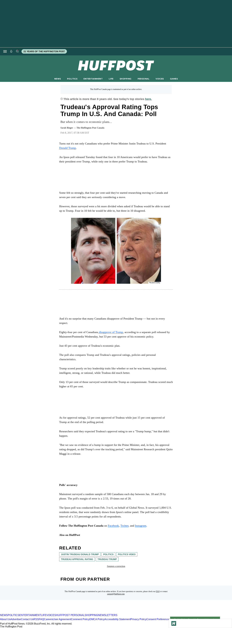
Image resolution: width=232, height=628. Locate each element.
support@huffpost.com (116, 594)
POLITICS (72, 79)
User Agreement (62, 619)
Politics (108, 554)
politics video (127, 554)
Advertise (15, 619)
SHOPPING (125, 79)
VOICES (160, 79)
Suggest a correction (116, 566)
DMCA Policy (96, 619)
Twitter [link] (124, 525)
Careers (48, 619)
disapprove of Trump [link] (110, 332)
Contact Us (27, 619)
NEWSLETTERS (107, 615)
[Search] (17, 51)
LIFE (111, 79)
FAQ (158, 591)
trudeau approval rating (77, 559)
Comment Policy (80, 619)
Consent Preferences (158, 619)
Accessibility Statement (117, 619)
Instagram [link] (140, 525)
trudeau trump (107, 559)
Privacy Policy (138, 619)
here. (148, 99)
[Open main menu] (5, 51)
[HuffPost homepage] (40, 612)
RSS (36, 619)
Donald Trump (67, 148)
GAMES (174, 79)
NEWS (57, 79)
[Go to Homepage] (173, 623)
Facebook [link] (113, 525)
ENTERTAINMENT (93, 79)
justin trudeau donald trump (80, 554)
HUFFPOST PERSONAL (70, 615)
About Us (5, 619)
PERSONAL (143, 79)
